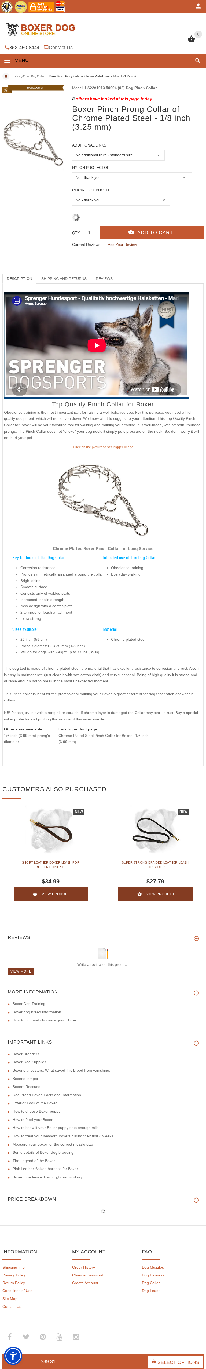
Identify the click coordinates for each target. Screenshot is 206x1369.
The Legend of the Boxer (34, 1161)
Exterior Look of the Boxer (35, 1103)
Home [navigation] (5, 76)
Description (19, 278)
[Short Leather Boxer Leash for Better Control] (50, 830)
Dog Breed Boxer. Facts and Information (47, 1095)
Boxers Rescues (26, 1086)
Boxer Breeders (26, 1054)
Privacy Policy (14, 1275)
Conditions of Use (17, 1290)
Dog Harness (153, 1275)
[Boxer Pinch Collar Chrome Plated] (103, 496)
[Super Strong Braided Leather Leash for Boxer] (155, 830)
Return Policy (13, 1283)
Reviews (104, 278)
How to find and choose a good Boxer (44, 1020)
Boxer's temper (25, 1078)
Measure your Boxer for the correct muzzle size (53, 1144)
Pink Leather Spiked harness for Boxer (45, 1169)
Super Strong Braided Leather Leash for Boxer (155, 865)
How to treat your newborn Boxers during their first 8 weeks (63, 1136)
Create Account (85, 1283)
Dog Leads (151, 1290)
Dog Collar (151, 1283)
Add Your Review (122, 244)
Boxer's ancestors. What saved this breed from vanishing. (61, 1070)
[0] (191, 41)
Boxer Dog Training (29, 1004)
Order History (83, 1267)
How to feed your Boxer (33, 1119)
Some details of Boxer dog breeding (43, 1152)
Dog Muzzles (153, 1267)
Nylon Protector (91, 167)
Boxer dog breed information (37, 1012)
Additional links (89, 145)
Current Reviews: (86, 244)
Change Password (87, 1275)
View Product (56, 894)
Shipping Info (13, 1267)
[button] (196, 60)
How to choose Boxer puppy (36, 1111)
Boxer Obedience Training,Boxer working (47, 1177)
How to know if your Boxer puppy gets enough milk (55, 1128)
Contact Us (61, 47)
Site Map (9, 1299)
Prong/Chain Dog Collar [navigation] (29, 76)
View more (20, 971)
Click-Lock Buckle (91, 190)
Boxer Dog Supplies (29, 1062)
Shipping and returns (64, 278)
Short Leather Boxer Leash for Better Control (50, 865)
